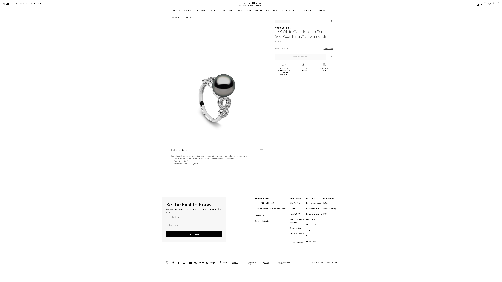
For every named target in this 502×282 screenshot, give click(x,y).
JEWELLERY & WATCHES (265, 10)
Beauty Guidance (313, 203)
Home (32, 4)
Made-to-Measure (314, 225)
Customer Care (296, 228)
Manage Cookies (266, 263)
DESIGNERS (201, 10)
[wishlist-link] (489, 4)
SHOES (239, 10)
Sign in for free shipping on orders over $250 (284, 71)
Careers (293, 208)
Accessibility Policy (251, 263)
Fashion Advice (312, 208)
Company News (296, 242)
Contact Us (259, 216)
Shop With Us (295, 214)
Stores (292, 248)
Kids (40, 4)
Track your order (324, 69)
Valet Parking (311, 230)
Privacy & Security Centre (297, 235)
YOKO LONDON (283, 28)
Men (15, 4)
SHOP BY (188, 10)
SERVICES (323, 10)
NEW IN (176, 10)
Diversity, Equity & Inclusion (297, 221)
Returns (326, 203)
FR (481, 4)
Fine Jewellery (176, 17)
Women (6, 4)
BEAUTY (214, 10)
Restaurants (311, 241)
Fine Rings (189, 17)
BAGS (248, 10)
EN (478, 4)
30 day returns (304, 69)
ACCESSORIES (289, 10)
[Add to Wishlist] (330, 57)
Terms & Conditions (235, 263)
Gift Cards (310, 219)
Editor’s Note (179, 149)
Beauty (23, 4)
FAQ (325, 214)
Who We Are (295, 203)
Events (308, 236)
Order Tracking (329, 208)
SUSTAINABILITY (307, 10)
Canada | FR (212, 263)
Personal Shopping (314, 214)
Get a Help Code (262, 221)
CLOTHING (227, 10)
